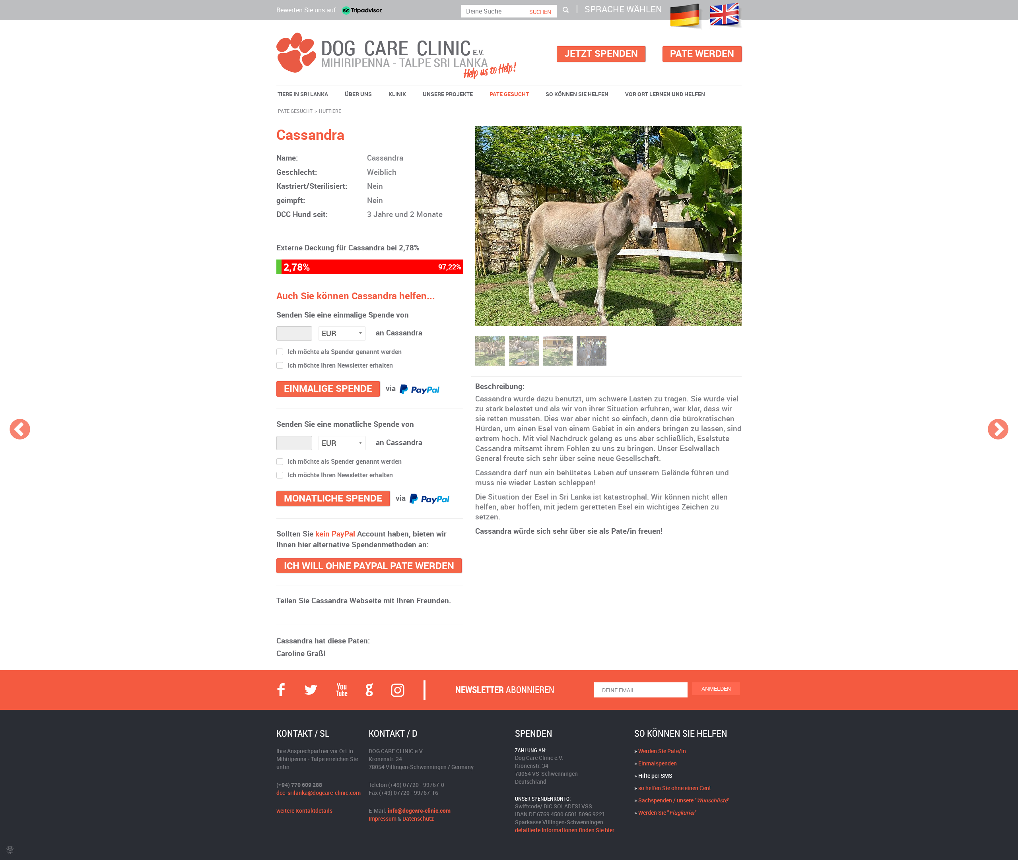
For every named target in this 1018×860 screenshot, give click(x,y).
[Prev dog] (20, 430)
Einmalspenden (657, 763)
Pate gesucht (509, 94)
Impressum (382, 818)
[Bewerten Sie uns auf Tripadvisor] (362, 10)
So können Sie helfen (577, 94)
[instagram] (397, 690)
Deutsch (685, 16)
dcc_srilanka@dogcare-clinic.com (318, 792)
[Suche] (566, 10)
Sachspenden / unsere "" (683, 800)
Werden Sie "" (667, 812)
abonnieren (504, 690)
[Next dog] (998, 430)
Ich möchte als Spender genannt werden (345, 352)
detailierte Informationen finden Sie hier (564, 830)
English (725, 15)
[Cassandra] (608, 226)
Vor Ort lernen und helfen (665, 94)
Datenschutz (418, 818)
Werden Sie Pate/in (662, 751)
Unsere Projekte (448, 94)
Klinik (397, 94)
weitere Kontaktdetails (304, 810)
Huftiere (330, 111)
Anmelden (716, 688)
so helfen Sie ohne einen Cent (674, 788)
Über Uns (358, 94)
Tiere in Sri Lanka (303, 94)
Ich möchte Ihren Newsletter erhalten (340, 366)
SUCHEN (540, 11)
